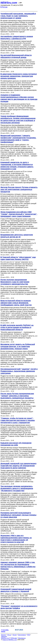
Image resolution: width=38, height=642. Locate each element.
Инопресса (22, 638)
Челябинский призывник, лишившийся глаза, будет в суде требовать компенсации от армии (18, 16)
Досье (9, 635)
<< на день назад (5, 630)
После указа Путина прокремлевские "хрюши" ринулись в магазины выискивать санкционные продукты (17, 396)
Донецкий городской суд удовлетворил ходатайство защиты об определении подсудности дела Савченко (18, 465)
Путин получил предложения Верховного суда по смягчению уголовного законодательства (15, 282)
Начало (3, 635)
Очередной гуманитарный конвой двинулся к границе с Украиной (16, 590)
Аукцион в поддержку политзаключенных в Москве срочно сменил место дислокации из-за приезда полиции (19, 98)
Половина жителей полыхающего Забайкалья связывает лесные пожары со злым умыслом (18, 515)
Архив (15, 635)
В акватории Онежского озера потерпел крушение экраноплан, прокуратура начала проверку (19, 76)
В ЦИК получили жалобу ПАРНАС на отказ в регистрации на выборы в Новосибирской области (17, 327)
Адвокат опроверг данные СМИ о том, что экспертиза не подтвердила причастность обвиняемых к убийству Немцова (18, 565)
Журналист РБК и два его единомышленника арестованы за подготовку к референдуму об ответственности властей (16, 539)
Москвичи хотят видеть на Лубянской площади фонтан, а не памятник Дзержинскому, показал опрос (18, 346)
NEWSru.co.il (5, 638)
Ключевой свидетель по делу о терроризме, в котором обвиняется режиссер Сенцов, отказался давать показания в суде (17, 165)
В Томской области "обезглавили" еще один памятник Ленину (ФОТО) (18, 258)
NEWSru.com (9, 2)
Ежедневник (22, 635)
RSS (28, 635)
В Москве (14, 638)
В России (4, 7)
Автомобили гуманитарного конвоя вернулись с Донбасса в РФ (17, 37)
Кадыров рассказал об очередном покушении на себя (16, 444)
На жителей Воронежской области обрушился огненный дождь (16, 56)
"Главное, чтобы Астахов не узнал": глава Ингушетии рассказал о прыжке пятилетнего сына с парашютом (18, 420)
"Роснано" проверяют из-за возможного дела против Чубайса (19, 607)
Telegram (4, 636)
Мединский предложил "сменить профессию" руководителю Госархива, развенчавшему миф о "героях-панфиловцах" (18, 139)
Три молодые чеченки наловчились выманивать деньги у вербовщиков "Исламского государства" (17, 488)
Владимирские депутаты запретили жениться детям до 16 (17, 236)
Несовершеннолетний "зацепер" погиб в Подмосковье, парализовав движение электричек (19, 371)
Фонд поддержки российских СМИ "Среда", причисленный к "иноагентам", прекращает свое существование (19, 214)
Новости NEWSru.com (9, 639)
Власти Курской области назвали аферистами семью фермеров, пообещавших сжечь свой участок (16, 303)
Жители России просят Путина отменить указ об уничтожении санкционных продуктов (19, 189)
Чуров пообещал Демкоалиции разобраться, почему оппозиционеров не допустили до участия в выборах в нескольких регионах (18, 119)
